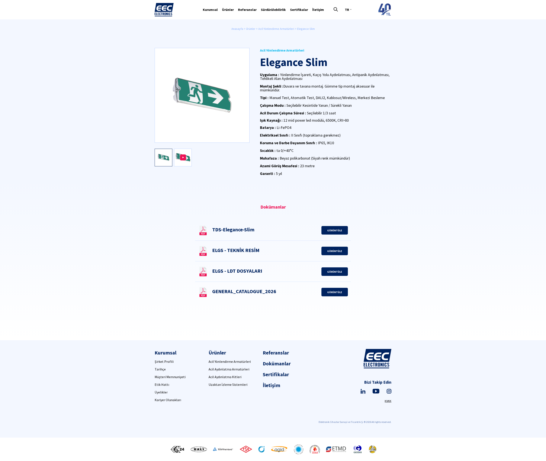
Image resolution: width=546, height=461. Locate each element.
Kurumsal (210, 9)
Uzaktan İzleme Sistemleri (228, 384)
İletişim (318, 9)
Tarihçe (160, 369)
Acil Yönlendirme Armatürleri (276, 29)
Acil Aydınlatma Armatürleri (229, 369)
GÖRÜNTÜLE (334, 230)
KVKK (388, 401)
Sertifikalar (299, 9)
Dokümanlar (277, 363)
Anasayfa (237, 29)
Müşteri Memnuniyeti (170, 377)
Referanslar (247, 9)
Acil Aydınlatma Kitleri (225, 377)
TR (347, 9)
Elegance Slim (306, 29)
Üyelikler (161, 392)
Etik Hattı (162, 384)
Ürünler (228, 9)
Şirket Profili (164, 361)
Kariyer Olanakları (168, 400)
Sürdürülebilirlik (273, 9)
